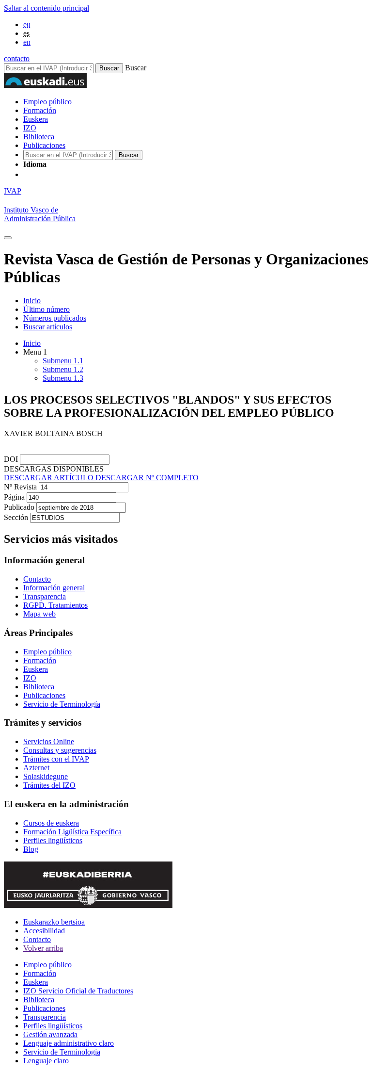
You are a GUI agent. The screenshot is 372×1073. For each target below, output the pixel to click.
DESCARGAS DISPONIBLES (54, 469)
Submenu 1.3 (63, 378)
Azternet (36, 768)
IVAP (12, 191)
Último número (46, 309)
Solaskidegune (45, 776)
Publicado (20, 507)
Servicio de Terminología (61, 704)
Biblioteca (38, 136)
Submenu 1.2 (63, 369)
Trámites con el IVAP (56, 759)
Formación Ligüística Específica (72, 832)
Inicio (32, 300)
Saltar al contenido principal (46, 8)
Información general (54, 588)
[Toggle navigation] (8, 237)
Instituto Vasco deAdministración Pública (40, 214)
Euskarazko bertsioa (54, 922)
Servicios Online (48, 741)
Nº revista (21, 487)
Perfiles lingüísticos (52, 840)
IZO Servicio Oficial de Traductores (78, 991)
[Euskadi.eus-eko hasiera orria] (59, 174)
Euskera (35, 119)
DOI (12, 459)
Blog (30, 849)
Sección (17, 517)
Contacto (37, 579)
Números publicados (54, 318)
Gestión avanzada (50, 1034)
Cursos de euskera (51, 823)
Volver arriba (43, 948)
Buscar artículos (47, 327)
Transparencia (44, 596)
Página (15, 497)
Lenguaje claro (46, 1061)
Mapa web (39, 614)
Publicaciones (44, 145)
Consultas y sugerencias (59, 750)
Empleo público (47, 102)
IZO (29, 128)
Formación (39, 110)
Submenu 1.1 (63, 361)
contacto (17, 58)
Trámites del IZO (49, 785)
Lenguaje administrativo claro (68, 1043)
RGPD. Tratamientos (55, 605)
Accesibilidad (44, 931)
